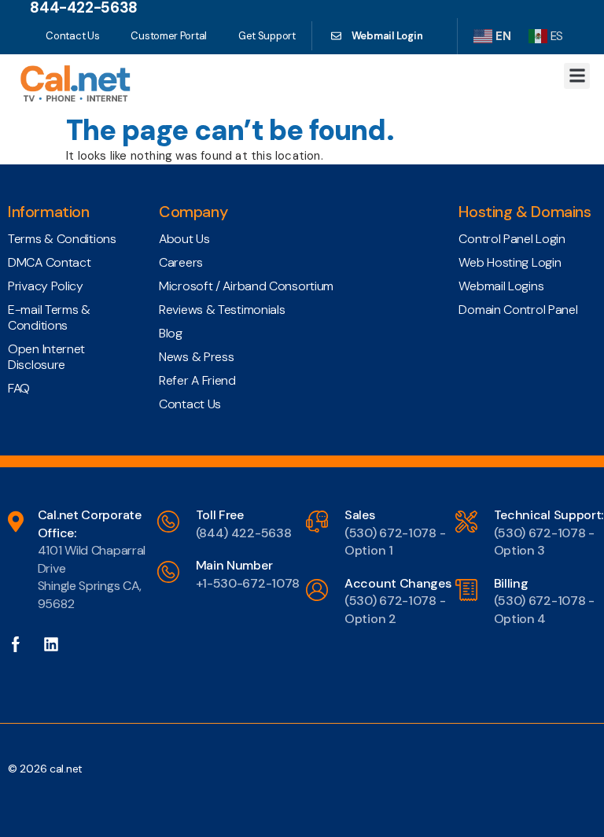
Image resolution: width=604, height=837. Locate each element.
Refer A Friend (197, 380)
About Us (184, 238)
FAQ (19, 388)
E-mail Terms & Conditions (49, 317)
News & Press (196, 356)
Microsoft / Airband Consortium (246, 286)
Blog (170, 333)
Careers (181, 262)
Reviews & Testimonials (222, 309)
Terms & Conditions (62, 238)
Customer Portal (169, 35)
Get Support (267, 35)
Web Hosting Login (510, 262)
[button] (577, 76)
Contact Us (72, 35)
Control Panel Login (512, 238)
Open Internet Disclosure (46, 357)
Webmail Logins (501, 286)
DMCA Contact (49, 262)
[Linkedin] (59, 644)
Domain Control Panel (518, 309)
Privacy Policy (45, 286)
